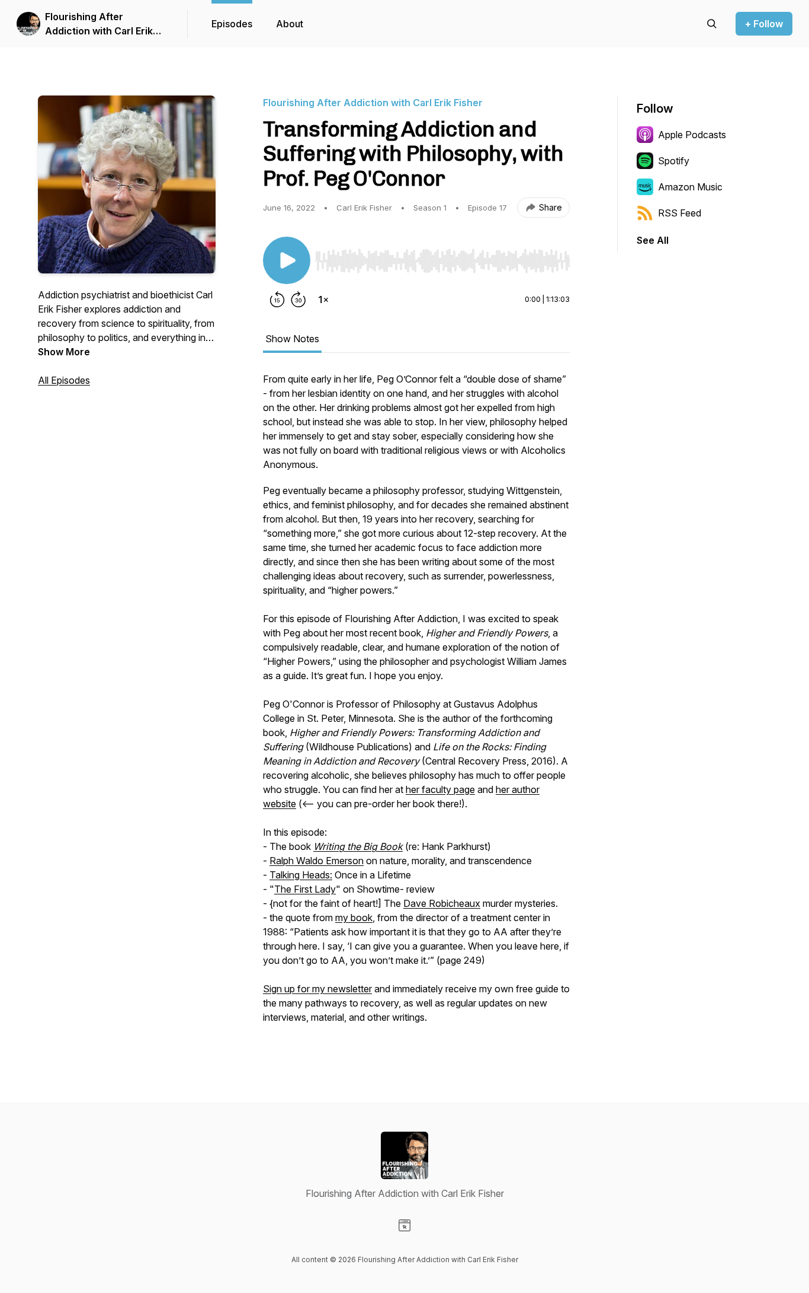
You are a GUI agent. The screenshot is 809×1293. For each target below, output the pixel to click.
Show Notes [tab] (292, 339)
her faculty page (440, 789)
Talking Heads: (300, 875)
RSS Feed (679, 213)
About (289, 24)
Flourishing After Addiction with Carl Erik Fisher (99, 24)
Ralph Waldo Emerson (316, 861)
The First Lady (305, 889)
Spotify (673, 161)
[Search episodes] (712, 24)
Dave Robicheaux (441, 903)
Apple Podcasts (692, 135)
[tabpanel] (416, 704)
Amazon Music (690, 187)
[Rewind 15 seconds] (277, 299)
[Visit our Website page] (404, 1225)
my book (354, 917)
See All (653, 240)
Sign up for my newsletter (317, 989)
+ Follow (764, 24)
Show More (64, 352)
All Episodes (64, 380)
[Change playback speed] (323, 299)
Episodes (231, 24)
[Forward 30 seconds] (298, 299)
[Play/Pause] (286, 260)
